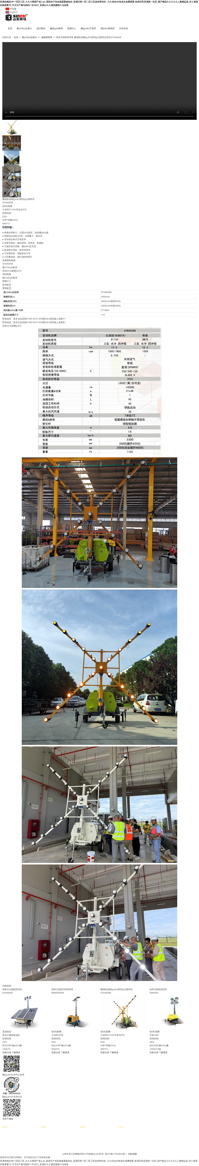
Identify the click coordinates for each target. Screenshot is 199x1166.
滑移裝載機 (7, 1149)
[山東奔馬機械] (99, 17)
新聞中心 (71, 28)
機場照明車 (7, 1140)
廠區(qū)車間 (56, 28)
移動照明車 (46, 37)
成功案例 (41, 28)
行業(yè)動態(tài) (49, 1135)
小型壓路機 (7, 1131)
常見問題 (45, 1140)
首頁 (10, 28)
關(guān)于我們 (88, 28)
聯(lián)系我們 (108, 28)
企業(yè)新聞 (47, 1131)
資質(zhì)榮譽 (86, 1140)
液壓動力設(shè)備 (11, 1145)
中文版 (12, 8)
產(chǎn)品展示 (24, 28)
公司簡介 (84, 1131)
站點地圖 (132, 1153)
